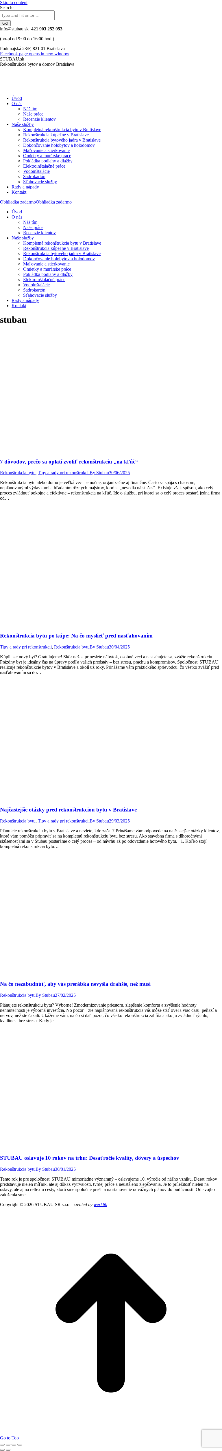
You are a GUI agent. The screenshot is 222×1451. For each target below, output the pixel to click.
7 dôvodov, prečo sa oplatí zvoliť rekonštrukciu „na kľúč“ (69, 462)
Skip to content (13, 2)
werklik (100, 1204)
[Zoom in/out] (19, 1444)
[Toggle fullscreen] (14, 1444)
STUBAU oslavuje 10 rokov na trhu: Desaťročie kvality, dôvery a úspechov (89, 1158)
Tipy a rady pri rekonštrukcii (64, 472)
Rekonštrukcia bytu (18, 472)
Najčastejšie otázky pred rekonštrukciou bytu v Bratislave (68, 810)
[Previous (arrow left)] (2, 1450)
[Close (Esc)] (2, 1444)
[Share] (8, 1444)
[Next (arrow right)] (8, 1450)
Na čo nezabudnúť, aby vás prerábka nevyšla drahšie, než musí (75, 984)
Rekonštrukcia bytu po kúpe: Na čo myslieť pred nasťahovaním (76, 636)
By (99, 472)
